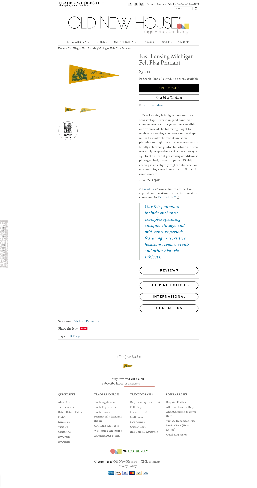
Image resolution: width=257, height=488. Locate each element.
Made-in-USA (138, 412)
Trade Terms (102, 412)
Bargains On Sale (176, 402)
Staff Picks (136, 417)
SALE (166, 42)
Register (151, 4)
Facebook (130, 4)
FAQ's (62, 417)
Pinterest (136, 4)
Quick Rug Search (176, 434)
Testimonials (66, 407)
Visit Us (63, 426)
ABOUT (183, 42)
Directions (64, 421)
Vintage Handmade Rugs (180, 420)
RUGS (100, 42)
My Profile (64, 441)
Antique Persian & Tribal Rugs (181, 413)
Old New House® (125, 462)
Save (85, 328)
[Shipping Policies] (128, 286)
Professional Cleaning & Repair (108, 418)
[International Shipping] (128, 297)
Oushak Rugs (138, 426)
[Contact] (128, 309)
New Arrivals (137, 421)
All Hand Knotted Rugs (180, 407)
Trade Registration (105, 407)
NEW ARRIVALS (78, 42)
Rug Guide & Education (144, 431)
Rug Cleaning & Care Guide (146, 402)
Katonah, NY (167, 197)
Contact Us (64, 431)
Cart (189, 4)
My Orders (64, 436)
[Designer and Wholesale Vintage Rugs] (82, 6)
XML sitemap (150, 462)
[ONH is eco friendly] (128, 454)
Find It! (179, 8)
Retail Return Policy (70, 412)
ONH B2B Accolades (106, 425)
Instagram (142, 4)
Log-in (160, 4)
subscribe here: (112, 383)
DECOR (148, 42)
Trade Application (105, 402)
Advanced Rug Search (107, 435)
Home (61, 48)
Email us (148, 189)
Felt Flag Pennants (85, 321)
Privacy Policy (127, 466)
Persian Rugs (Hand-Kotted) (178, 427)
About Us (63, 402)
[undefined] (92, 77)
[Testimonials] (169, 275)
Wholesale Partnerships (108, 430)
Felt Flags (74, 48)
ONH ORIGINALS (125, 42)
